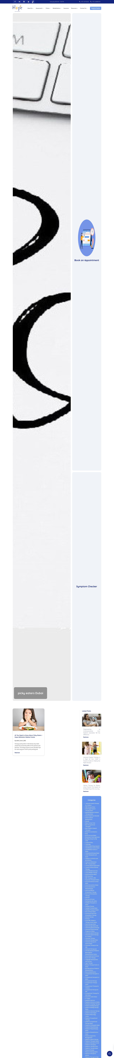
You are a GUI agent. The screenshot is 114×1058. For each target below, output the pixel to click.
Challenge (88, 844)
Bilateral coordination (91, 832)
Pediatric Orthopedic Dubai (92, 1025)
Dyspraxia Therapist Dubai (92, 880)
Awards (87, 821)
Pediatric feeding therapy (92, 1006)
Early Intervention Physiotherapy (90, 888)
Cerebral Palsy (89, 842)
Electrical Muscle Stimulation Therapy (90, 891)
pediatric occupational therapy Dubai (91, 1022)
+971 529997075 (96, 2)
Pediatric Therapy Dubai (91, 1048)
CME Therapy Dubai (90, 864)
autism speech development (89, 818)
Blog (86, 834)
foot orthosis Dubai (90, 912)
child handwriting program (92, 846)
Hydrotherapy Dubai (90, 924)
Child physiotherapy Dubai (92, 853)
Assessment (39, 8)
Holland (87, 919)
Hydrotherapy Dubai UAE (91, 926)
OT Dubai (87, 999)
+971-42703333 (85, 2)
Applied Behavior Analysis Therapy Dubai (92, 813)
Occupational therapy (91, 981)
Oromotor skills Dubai (91, 997)
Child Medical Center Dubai (92, 848)
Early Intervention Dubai (91, 885)
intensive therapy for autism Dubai (90, 943)
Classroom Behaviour (91, 862)
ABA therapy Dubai (90, 807)
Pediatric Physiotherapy (91, 1027)
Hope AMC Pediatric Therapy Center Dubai (91, 921)
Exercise (87, 897)
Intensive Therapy (90, 938)
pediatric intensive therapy (92, 1011)
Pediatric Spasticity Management (90, 1037)
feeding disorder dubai (91, 901)
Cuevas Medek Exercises (91, 871)
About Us (30, 8)
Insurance (66, 8)
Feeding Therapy (89, 906)
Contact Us (83, 8)
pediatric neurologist (90, 1013)
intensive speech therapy (91, 933)
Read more (17, 753)
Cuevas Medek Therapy (91, 873)
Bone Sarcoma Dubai (90, 835)
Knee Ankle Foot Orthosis (92, 956)
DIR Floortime (89, 876)
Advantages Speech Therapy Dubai (90, 810)
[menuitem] (30, 8)
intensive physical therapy (92, 928)
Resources (74, 8)
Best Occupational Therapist (90, 825)
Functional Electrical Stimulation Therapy (90, 914)
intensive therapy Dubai (91, 940)
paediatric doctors (90, 1000)
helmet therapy (89, 917)
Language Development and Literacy (91, 960)
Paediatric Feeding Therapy (92, 1004)
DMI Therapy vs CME (90, 878)
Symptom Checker (95, 8)
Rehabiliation (56, 8)
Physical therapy (89, 1050)
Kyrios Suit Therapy (90, 958)
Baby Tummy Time (90, 823)
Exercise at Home (89, 899)
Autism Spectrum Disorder (92, 816)
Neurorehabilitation (90, 972)
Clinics (47, 8)
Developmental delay (91, 874)
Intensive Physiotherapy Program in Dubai (91, 930)
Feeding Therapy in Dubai (92, 910)
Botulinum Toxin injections (92, 837)
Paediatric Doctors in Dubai (92, 1002)
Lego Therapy (89, 963)
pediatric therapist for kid (92, 1043)
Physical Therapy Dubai (91, 1052)
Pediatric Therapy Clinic (91, 1046)
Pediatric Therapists (90, 1045)
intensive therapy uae (91, 949)
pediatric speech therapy (91, 1039)
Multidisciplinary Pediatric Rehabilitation (92, 969)
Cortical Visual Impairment (92, 866)
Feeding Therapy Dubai (91, 908)
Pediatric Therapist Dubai (92, 1041)
